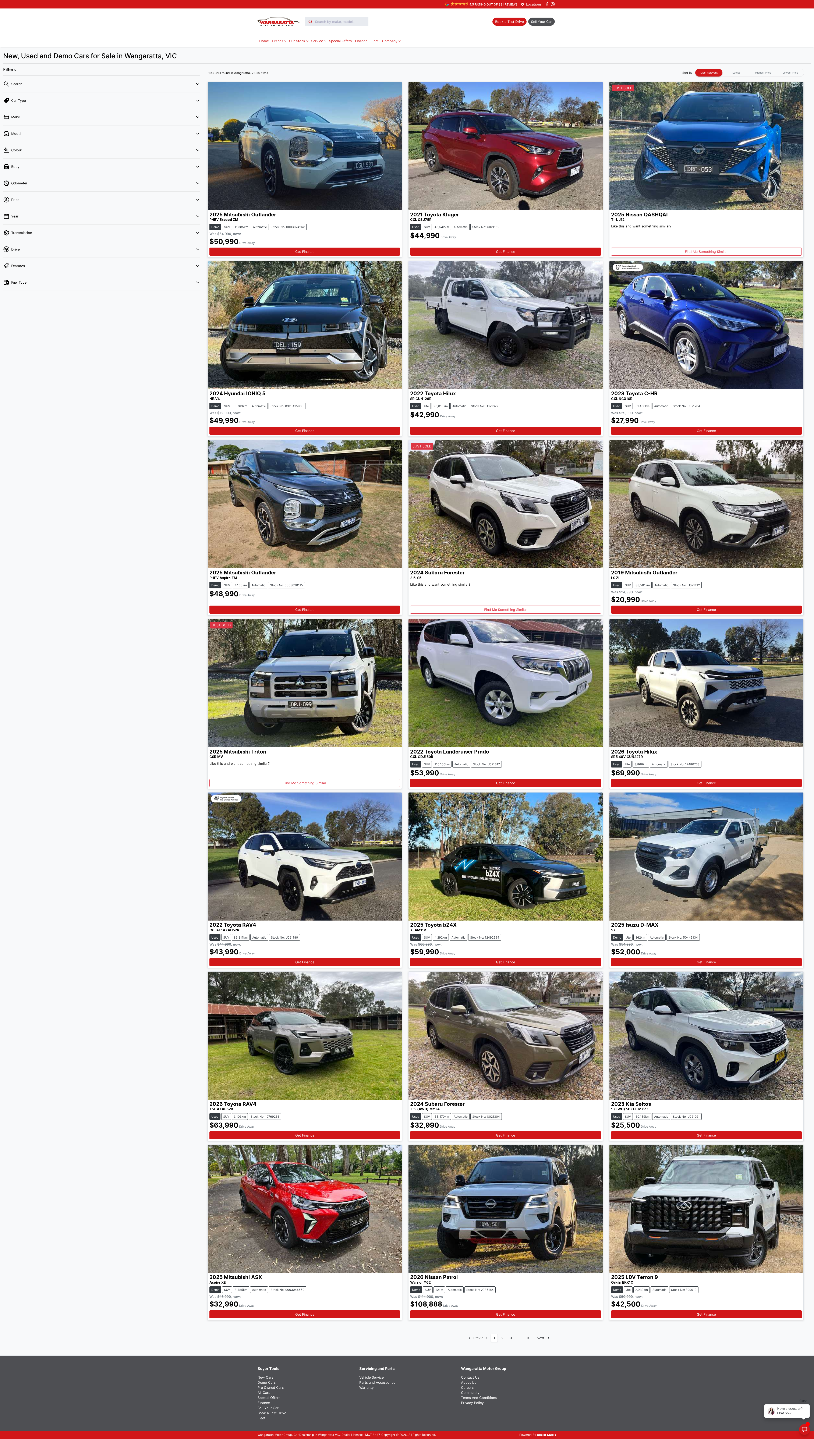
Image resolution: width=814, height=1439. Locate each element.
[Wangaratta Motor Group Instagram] (553, 4)
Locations (534, 4)
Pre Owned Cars (271, 1387)
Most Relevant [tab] (709, 72)
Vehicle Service (371, 1377)
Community (470, 1392)
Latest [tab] (736, 72)
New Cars (265, 1377)
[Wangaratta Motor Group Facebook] (548, 4)
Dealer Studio (546, 1434)
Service (317, 41)
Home (264, 41)
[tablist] (749, 73)
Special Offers (340, 41)
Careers (467, 1387)
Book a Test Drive (272, 1413)
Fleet (375, 41)
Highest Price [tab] (763, 72)
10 (528, 1338)
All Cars (264, 1392)
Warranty (366, 1387)
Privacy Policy (472, 1403)
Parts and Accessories (377, 1382)
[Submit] (310, 21)
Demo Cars (267, 1382)
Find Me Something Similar (706, 251)
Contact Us (470, 1377)
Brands (277, 41)
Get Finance (304, 251)
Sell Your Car (268, 1408)
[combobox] (336, 21)
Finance (361, 41)
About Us (468, 1382)
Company (389, 41)
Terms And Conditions (479, 1398)
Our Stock (297, 41)
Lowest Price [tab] (790, 72)
